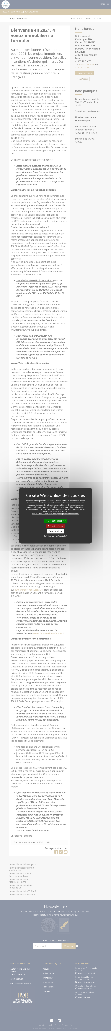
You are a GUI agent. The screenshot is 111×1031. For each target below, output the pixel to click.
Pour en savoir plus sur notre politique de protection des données (55, 514)
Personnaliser (55, 531)
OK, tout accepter (56, 520)
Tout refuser (56, 526)
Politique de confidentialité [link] (55, 536)
